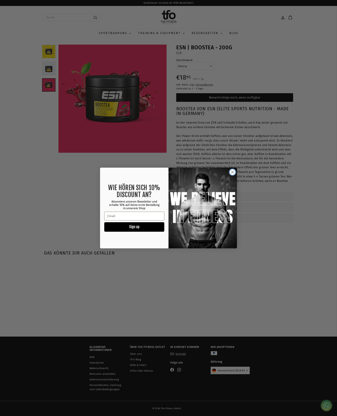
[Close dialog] (232, 172)
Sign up (134, 227)
